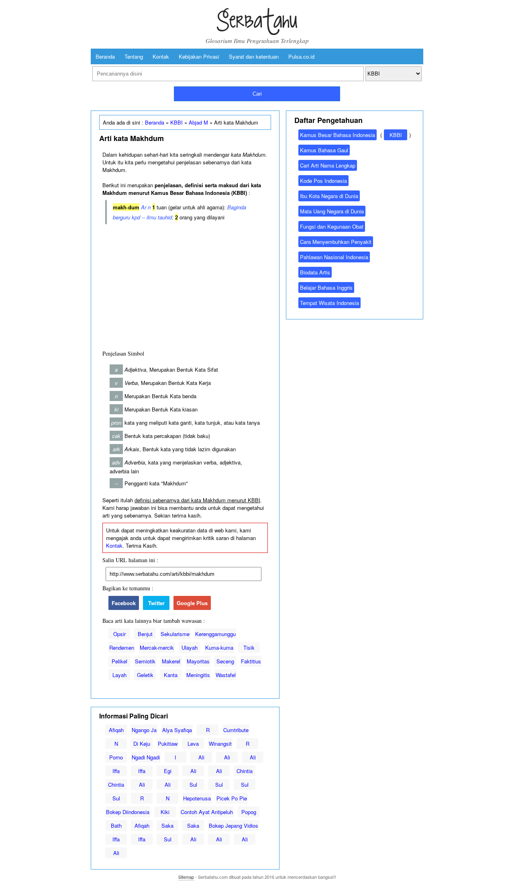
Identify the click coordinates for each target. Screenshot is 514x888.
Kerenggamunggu (215, 634)
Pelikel (119, 661)
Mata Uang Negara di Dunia (332, 211)
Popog (248, 812)
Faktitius (251, 661)
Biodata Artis (315, 272)
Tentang (133, 56)
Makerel (171, 661)
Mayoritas (198, 661)
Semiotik (145, 661)
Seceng (225, 661)
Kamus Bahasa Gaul (324, 150)
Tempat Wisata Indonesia (329, 303)
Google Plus (192, 603)
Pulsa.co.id (301, 56)
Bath (116, 825)
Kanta (170, 675)
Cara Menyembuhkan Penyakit (335, 242)
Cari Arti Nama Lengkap (327, 165)
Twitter (156, 603)
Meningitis (198, 675)
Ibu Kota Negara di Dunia (329, 196)
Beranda (105, 56)
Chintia (245, 771)
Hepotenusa (197, 798)
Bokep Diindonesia (127, 812)
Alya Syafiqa (177, 730)
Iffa (116, 771)
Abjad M (198, 122)
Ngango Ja (144, 730)
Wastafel (226, 675)
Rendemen (121, 647)
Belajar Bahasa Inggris (326, 287)
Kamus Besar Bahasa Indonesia (337, 135)
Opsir (119, 634)
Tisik (249, 647)
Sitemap (186, 877)
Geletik (145, 675)
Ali (201, 757)
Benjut (145, 634)
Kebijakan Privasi (199, 56)
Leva (193, 743)
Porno (116, 757)
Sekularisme (175, 634)
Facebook (124, 603)
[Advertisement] (185, 285)
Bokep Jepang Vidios (233, 825)
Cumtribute (236, 730)
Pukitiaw (167, 743)
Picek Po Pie (231, 798)
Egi (167, 771)
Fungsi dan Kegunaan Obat (331, 226)
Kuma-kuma (219, 647)
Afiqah (116, 730)
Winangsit (220, 743)
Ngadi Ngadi (146, 757)
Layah (119, 675)
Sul (193, 784)
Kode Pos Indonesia (323, 180)
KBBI (176, 122)
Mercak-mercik (157, 647)
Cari (257, 94)
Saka (167, 825)
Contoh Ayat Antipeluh (207, 812)
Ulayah (190, 647)
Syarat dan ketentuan (254, 56)
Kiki (165, 812)
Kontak (161, 56)
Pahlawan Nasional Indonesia (334, 257)
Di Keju (141, 743)
